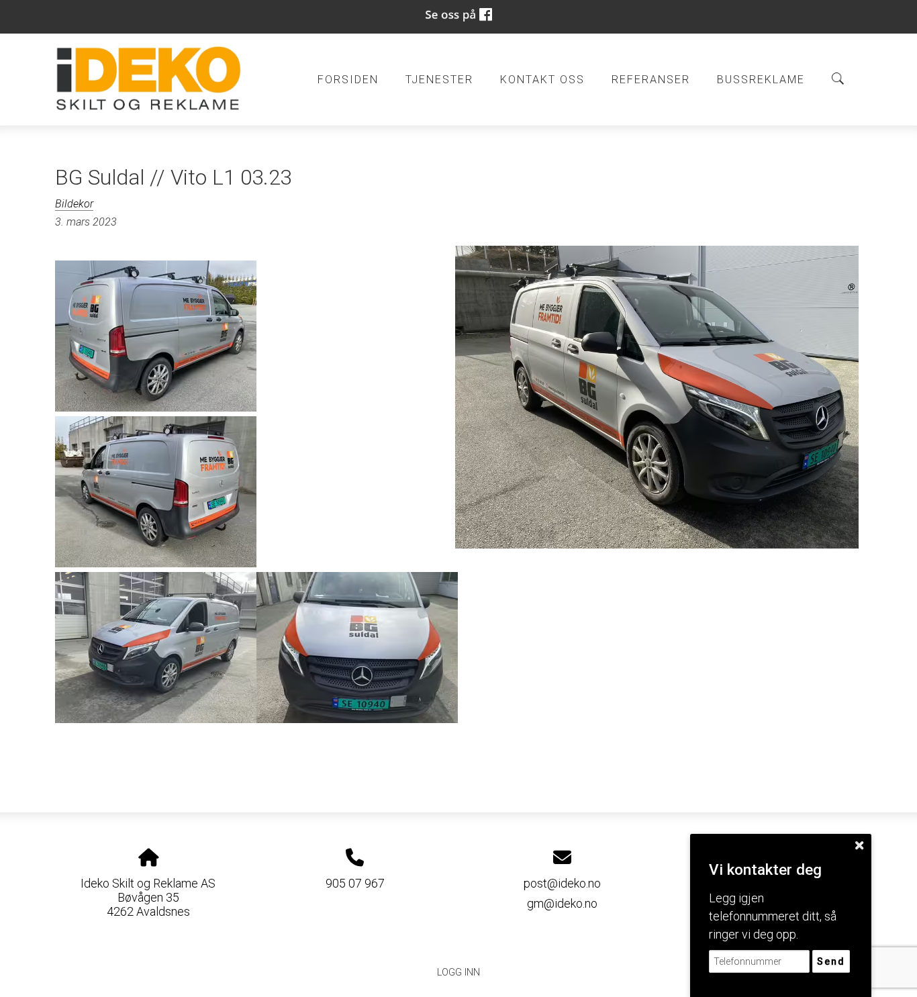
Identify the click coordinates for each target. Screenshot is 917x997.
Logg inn (458, 972)
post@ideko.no (562, 883)
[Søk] (838, 78)
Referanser (651, 79)
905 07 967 (355, 883)
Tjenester (439, 79)
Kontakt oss (542, 79)
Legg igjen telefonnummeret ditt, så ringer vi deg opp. (772, 916)
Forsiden (348, 79)
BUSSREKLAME (761, 79)
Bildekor (74, 203)
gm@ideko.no (562, 903)
